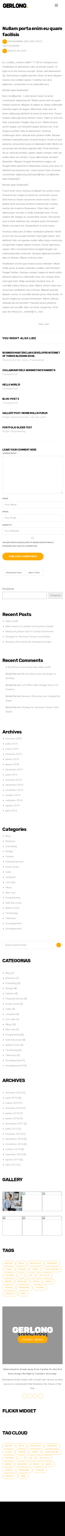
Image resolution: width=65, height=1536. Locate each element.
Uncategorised (13, 923)
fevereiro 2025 (14, 738)
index (25, 359)
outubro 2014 (13, 795)
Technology (12, 913)
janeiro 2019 (12, 759)
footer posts (12, 866)
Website (7, 525)
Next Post (34, 573)
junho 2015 (12, 774)
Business (10, 841)
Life (30, 1275)
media (8, 1281)
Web (23, 1294)
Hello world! (12, 621)
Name (5, 498)
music (49, 1281)
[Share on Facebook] (55, 324)
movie (36, 1281)
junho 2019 (12, 743)
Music (9, 887)
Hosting (9, 1275)
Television (11, 918)
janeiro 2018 (12, 764)
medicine (22, 1281)
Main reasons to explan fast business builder (30, 626)
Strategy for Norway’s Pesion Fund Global (28, 636)
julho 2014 (11, 810)
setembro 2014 (14, 800)
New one (10, 892)
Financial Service (11, 359)
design (21, 1269)
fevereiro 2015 (14, 779)
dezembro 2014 (14, 784)
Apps (21, 1263)
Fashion (10, 856)
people (9, 1288)
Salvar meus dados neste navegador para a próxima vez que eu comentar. (28, 544)
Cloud (8, 1269)
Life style (10, 882)
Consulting (11, 846)
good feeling (52, 1269)
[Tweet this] (52, 324)
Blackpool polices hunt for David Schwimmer (29, 631)
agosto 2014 (12, 805)
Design (5, 416)
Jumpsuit (10, 877)
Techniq (40, 1288)
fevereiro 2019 (14, 754)
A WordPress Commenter (19, 667)
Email (5, 511)
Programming (15, 41)
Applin (8, 1263)
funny (35, 1269)
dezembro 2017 (14, 769)
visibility (10, 1294)
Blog (8, 836)
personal (24, 1288)
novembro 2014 (14, 790)
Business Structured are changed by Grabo (28, 641)
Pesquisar (8, 588)
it (21, 1275)
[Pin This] (58, 324)
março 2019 (12, 749)
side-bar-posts (33, 41)
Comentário (10, 453)
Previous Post (14, 573)
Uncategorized (11, 46)
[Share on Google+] (62, 324)
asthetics (35, 1263)
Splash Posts (13, 908)
